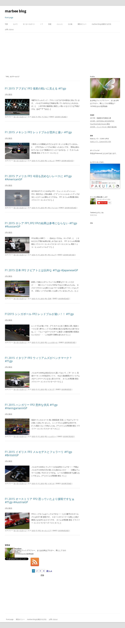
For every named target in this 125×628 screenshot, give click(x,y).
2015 (33, 117)
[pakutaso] (105, 188)
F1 (36, 117)
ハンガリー (52, 436)
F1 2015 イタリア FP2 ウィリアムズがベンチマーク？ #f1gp (38, 359)
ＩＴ (41, 24)
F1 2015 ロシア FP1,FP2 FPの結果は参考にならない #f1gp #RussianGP (41, 224)
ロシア (53, 255)
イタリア (51, 389)
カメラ (15, 24)
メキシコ (51, 161)
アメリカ (54, 208)
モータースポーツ (29, 24)
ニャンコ (59, 24)
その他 (70, 24)
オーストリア (46, 530)
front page (9, 619)
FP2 (39, 117)
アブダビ (45, 117)
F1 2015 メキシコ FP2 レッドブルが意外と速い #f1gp (38, 132)
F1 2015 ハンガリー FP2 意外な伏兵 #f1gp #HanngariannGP (31, 406)
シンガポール (52, 342)
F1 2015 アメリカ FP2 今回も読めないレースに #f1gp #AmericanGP (38, 177)
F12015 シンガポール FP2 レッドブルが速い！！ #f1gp (39, 314)
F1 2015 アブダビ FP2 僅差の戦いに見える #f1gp (35, 88)
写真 (6, 24)
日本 (49, 298)
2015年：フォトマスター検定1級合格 (103, 127)
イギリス (51, 483)
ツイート (93, 215)
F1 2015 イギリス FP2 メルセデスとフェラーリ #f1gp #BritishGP (38, 453)
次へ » (49, 571)
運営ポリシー (82, 24)
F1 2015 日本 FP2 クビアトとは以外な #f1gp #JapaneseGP (41, 270)
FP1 (46, 208)
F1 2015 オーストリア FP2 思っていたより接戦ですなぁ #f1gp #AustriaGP (39, 500)
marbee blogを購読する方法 (101, 24)
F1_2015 (41, 161)
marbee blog (15, 11)
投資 (49, 24)
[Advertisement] (62, 54)
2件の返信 (8, 94)
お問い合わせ (9, 29)
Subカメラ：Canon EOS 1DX (100, 141)
